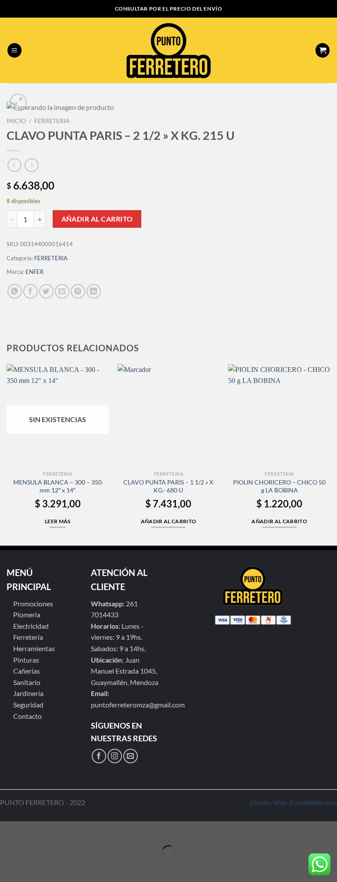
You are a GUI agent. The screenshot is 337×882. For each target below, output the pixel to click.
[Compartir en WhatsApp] (14, 291)
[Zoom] (18, 102)
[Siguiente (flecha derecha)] (34, 866)
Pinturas (26, 660)
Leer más (58, 521)
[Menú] (14, 50)
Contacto (27, 716)
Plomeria (26, 614)
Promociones (33, 603)
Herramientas (34, 648)
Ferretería (28, 637)
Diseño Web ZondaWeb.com (293, 802)
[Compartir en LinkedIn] (93, 291)
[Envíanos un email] (130, 756)
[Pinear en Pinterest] (78, 291)
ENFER (34, 271)
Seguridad (28, 704)
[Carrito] (322, 50)
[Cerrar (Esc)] (8, 829)
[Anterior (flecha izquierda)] (8, 866)
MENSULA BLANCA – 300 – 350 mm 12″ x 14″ (57, 486)
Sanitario (26, 682)
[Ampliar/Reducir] (34, 829)
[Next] (330, 454)
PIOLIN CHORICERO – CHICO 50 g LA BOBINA (279, 486)
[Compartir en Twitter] (46, 291)
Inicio (16, 120)
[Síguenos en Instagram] (115, 756)
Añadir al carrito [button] (169, 521)
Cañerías (26, 671)
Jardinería (28, 693)
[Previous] (7, 454)
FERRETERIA (52, 120)
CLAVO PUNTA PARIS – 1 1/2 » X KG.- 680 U (168, 486)
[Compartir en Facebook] (30, 291)
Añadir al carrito (97, 219)
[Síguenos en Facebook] (99, 756)
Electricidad (31, 626)
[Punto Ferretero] (169, 51)
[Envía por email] (62, 291)
